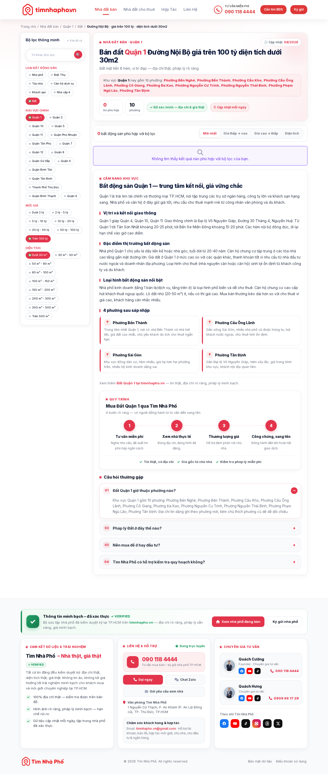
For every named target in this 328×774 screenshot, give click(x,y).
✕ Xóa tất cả (74, 40)
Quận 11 (37, 135)
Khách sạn (39, 92)
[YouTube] (235, 723)
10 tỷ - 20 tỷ (66, 221)
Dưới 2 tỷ (38, 212)
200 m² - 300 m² (43, 298)
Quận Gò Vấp (41, 161)
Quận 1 (68, 26)
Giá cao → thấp (266, 133)
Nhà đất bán (106, 9)
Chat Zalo (188, 680)
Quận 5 (60, 126)
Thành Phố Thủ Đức (45, 187)
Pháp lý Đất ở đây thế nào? (133, 528)
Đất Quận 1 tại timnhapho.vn (141, 383)
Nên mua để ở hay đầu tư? (132, 545)
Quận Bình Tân (42, 169)
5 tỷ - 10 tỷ (39, 221)
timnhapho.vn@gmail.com (156, 728)
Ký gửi (299, 9)
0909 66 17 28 (286, 698)
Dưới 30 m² (39, 255)
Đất (80, 26)
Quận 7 (67, 143)
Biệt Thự (60, 75)
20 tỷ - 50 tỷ (40, 230)
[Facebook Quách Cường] (242, 671)
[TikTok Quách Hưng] (257, 698)
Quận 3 (58, 117)
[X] (278, 723)
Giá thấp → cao (235, 133)
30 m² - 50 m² (67, 255)
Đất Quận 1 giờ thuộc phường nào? (140, 490)
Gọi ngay (145, 680)
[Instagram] (256, 723)
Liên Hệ (190, 9)
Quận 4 (66, 161)
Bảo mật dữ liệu (260, 761)
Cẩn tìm (273, 9)
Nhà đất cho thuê (139, 9)
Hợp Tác (169, 9)
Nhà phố (37, 75)
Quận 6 (72, 196)
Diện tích (292, 133)
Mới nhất (210, 133)
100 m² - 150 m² (43, 281)
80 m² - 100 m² (42, 272)
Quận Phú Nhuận (65, 135)
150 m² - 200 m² (43, 290)
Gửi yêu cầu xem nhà (166, 691)
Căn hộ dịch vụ (64, 83)
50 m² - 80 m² (41, 263)
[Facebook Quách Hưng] (242, 698)
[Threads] (267, 723)
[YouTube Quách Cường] (250, 671)
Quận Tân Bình (42, 178)
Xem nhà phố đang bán (241, 622)
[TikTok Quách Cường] (257, 671)
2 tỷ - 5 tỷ (61, 212)
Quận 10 (38, 126)
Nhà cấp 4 (63, 92)
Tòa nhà (37, 83)
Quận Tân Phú (41, 143)
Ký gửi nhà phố (285, 622)
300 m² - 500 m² (43, 307)
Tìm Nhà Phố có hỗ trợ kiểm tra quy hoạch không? (154, 562)
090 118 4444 (287, 671)
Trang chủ (28, 26)
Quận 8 (59, 152)
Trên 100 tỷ (40, 238)
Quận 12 (37, 152)
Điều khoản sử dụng (291, 761)
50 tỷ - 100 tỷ (69, 230)
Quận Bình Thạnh (44, 196)
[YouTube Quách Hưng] (250, 698)
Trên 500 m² (40, 316)
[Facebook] (224, 723)
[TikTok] (245, 723)
